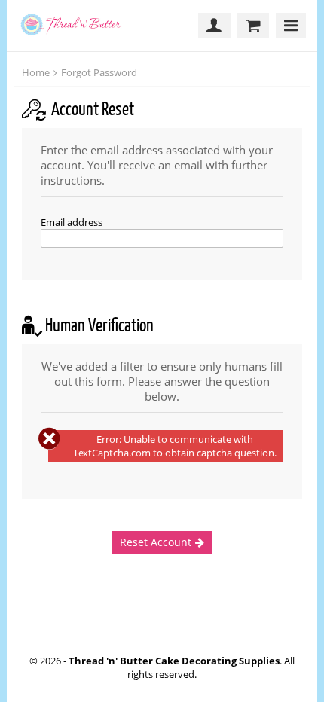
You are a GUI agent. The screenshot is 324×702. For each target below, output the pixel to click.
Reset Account (155, 542)
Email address (71, 222)
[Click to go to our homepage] (75, 25)
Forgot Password (99, 72)
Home (36, 72)
